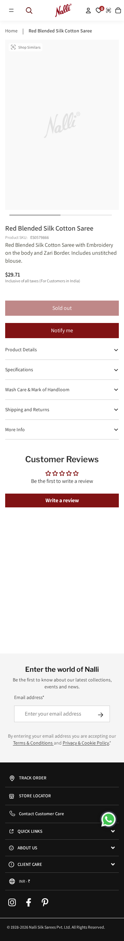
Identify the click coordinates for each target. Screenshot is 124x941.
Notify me (62, 330)
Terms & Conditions (33, 743)
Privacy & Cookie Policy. (86, 743)
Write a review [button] (62, 500)
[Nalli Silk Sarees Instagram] (12, 902)
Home (11, 31)
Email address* (29, 697)
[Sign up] (100, 715)
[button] (11, 10)
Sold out (62, 308)
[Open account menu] (88, 10)
